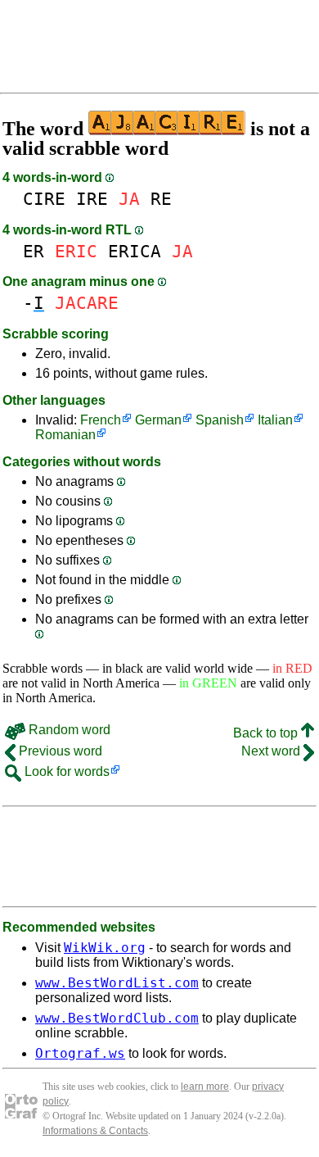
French (100, 420)
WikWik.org (105, 947)
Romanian (65, 435)
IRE (92, 198)
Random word (67, 730)
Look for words (65, 771)
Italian (275, 420)
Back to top (267, 733)
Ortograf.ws (80, 1053)
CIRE (44, 198)
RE (161, 198)
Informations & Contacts (95, 1131)
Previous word (59, 751)
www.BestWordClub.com (117, 1018)
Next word (272, 751)
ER (33, 251)
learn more (205, 1086)
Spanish (219, 420)
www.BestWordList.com (117, 983)
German (158, 420)
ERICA (134, 251)
